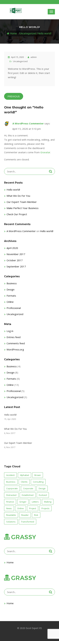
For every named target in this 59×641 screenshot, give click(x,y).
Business (12, 283)
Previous (14, 96)
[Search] (50, 171)
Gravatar (45, 152)
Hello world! (44, 33)
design (42, 488)
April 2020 (12, 248)
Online (10, 301)
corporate (28, 488)
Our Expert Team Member (22, 202)
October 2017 (15, 260)
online (20, 508)
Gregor (22, 501)
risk (36, 515)
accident (10, 475)
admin (33, 57)
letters (35, 501)
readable (11, 515)
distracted (11, 495)
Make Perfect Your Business (23, 208)
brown (37, 475)
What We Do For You (18, 195)
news (9, 508)
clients (24, 481)
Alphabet (24, 475)
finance (10, 501)
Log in (10, 331)
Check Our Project (17, 214)
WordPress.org (15, 349)
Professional (14, 308)
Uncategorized (28, 33)
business (10, 481)
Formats (11, 295)
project (32, 508)
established (27, 495)
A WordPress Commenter (28, 123)
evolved (43, 495)
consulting (38, 481)
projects (45, 508)
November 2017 (16, 254)
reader (25, 515)
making (47, 501)
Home (13, 33)
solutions (11, 521)
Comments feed (16, 343)
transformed (27, 521)
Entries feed (13, 337)
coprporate (12, 488)
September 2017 (16, 266)
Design (10, 289)
